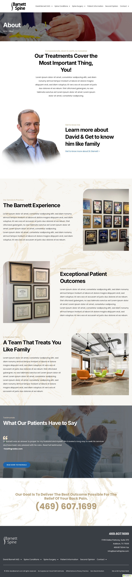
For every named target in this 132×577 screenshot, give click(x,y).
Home (5, 31)
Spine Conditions (61, 6)
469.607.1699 (119, 534)
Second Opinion (111, 6)
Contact (123, 6)
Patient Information (95, 6)
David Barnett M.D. (42, 6)
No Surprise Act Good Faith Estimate (51, 571)
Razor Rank (125, 571)
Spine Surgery (77, 6)
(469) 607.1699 (66, 506)
